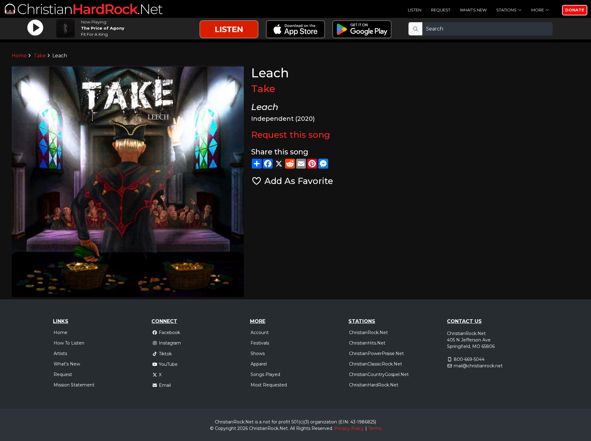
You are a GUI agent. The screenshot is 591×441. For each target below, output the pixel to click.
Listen (414, 9)
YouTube (168, 364)
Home (19, 56)
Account (260, 332)
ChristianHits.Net (367, 343)
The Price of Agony (102, 28)
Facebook (169, 332)
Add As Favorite (297, 181)
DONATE (574, 9)
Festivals (260, 343)
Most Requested (269, 385)
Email (165, 385)
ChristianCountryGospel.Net (379, 374)
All (292, 428)
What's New (473, 9)
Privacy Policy (349, 428)
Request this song (290, 134)
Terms (374, 428)
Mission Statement (74, 385)
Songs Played (265, 374)
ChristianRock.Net (368, 332)
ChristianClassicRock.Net (375, 364)
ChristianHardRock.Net (373, 385)
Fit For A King (94, 34)
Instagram (170, 343)
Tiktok (165, 354)
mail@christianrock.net (478, 366)
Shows (258, 353)
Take (40, 56)
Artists (60, 353)
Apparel (259, 364)
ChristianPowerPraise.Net (376, 353)
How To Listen (69, 343)
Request (440, 9)
